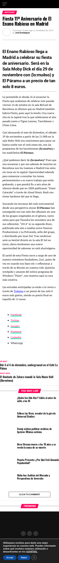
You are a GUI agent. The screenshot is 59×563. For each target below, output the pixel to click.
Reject (24, 557)
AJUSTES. (31, 551)
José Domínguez (22, 33)
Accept (9, 557)
